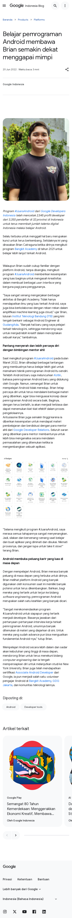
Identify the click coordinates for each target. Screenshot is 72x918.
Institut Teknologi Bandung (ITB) (32, 316)
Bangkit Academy (26, 249)
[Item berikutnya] (16, 835)
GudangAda (11, 325)
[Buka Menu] (4, 5)
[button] (67, 69)
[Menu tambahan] (65, 5)
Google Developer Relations (31, 430)
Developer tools (33, 707)
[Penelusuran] (55, 5)
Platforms (39, 19)
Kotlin (57, 375)
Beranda (7, 19)
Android (10, 707)
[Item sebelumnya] (7, 835)
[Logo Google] (9, 867)
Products (23, 19)
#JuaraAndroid (24, 274)
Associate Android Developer (34, 672)
